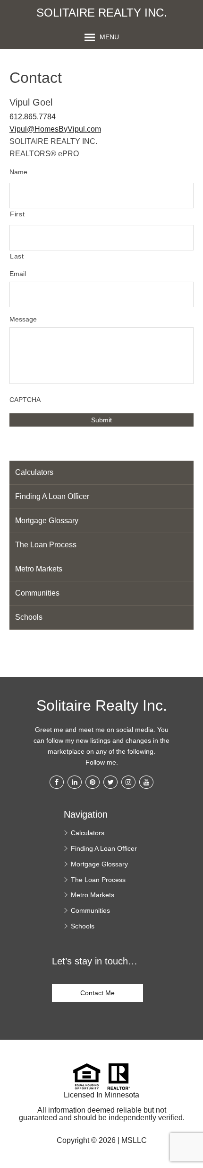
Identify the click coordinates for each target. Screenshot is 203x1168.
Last (17, 256)
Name (18, 172)
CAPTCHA (25, 399)
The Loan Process (45, 545)
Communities (37, 593)
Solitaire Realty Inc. (101, 12)
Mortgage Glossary (46, 521)
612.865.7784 (32, 117)
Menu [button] (109, 37)
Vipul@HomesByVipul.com (55, 129)
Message (23, 319)
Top (192, 1116)
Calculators (34, 472)
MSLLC (134, 1140)
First (17, 214)
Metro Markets (38, 569)
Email (17, 273)
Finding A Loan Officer (52, 496)
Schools (28, 617)
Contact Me (97, 993)
